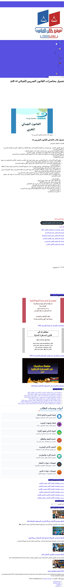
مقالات (55, 50)
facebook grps (57, 2)
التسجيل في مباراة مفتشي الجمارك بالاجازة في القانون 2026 (44, 392)
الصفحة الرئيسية (56, 41)
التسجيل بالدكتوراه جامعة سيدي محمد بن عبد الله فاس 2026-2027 (42, 397)
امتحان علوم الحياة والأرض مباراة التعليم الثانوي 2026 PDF (45, 398)
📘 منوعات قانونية (55, 42)
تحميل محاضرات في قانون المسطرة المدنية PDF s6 (47, 355)
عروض (55, 56)
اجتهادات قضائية (52, 72)
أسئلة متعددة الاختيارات (50, 45)
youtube (58, 5)
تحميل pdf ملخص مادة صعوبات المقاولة (53, 235)
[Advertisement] (32, 96)
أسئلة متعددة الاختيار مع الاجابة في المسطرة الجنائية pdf (45, 521)
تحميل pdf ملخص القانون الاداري (55, 244)
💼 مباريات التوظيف (55, 63)
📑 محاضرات (53, 44)
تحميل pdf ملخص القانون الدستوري (54, 241)
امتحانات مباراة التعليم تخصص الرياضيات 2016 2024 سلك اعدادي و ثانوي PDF (39, 403)
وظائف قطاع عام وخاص (50, 66)
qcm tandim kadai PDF (56, 571)
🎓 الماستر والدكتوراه (55, 58)
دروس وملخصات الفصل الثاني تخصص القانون (51, 486)
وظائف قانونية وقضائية (51, 64)
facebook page (57, 3)
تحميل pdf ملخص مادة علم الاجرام (54, 232)
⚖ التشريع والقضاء (55, 69)
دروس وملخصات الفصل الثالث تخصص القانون (51, 489)
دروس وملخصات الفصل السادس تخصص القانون (50, 497)
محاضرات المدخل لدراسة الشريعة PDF (51, 325)
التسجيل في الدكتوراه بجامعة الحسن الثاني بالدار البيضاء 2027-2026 (42, 395)
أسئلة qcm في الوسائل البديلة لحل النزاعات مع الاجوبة (46, 538)
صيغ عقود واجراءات (51, 47)
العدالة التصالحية (49, 53)
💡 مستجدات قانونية (51, 74)
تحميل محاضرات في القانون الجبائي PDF (52, 229)
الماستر (55, 59)
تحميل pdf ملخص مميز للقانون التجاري (53, 238)
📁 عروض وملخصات (55, 48)
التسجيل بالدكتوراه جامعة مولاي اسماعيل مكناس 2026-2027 (44, 394)
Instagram (58, 6)
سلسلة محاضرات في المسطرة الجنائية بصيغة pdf (47, 386)
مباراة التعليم (53, 67)
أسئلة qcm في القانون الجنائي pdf (53, 554)
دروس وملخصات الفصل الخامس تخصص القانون (50, 495)
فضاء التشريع (53, 70)
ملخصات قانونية (53, 55)
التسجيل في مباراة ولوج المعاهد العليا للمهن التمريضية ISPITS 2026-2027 (41, 402)
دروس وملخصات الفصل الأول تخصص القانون (51, 483)
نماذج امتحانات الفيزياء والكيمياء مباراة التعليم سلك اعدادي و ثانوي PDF (41, 400)
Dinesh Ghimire (47, 578)
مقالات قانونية (50, 52)
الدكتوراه (54, 61)
